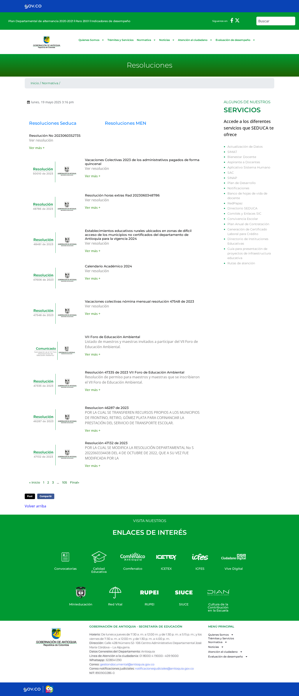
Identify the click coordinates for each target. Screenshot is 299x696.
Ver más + (37, 148)
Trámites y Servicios (120, 40)
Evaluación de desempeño (233, 40)
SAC (230, 173)
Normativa (144, 40)
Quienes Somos (89, 40)
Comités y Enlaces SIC (244, 214)
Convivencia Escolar (242, 219)
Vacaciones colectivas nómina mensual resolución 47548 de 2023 (139, 301)
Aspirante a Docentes (243, 162)
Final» (74, 482)
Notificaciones (238, 188)
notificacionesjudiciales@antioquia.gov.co (164, 668)
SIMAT (232, 152)
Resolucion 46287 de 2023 (107, 408)
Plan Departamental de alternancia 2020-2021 (40, 21)
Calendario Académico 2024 (108, 266)
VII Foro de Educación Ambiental (112, 337)
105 (64, 482)
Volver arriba (35, 506)
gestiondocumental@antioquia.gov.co (127, 664)
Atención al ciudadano (193, 40)
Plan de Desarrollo (241, 183)
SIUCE (183, 604)
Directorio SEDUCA (242, 208)
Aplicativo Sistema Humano (248, 167)
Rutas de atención (241, 263)
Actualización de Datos (245, 147)
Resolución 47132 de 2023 (106, 443)
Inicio (35, 83)
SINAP (232, 178)
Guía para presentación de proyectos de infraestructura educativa (249, 253)
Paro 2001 (82, 21)
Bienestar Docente (241, 157)
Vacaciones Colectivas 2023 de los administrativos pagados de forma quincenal (142, 162)
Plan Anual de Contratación (248, 224)
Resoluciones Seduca (52, 123)
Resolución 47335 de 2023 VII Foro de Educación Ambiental (134, 372)
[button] (30, 496)
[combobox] (275, 21)
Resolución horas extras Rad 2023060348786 (122, 195)
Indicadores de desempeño (110, 21)
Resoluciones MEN (126, 123)
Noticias (164, 40)
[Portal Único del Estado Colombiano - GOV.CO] (33, 6)
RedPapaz (235, 203)
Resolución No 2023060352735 (55, 135)
